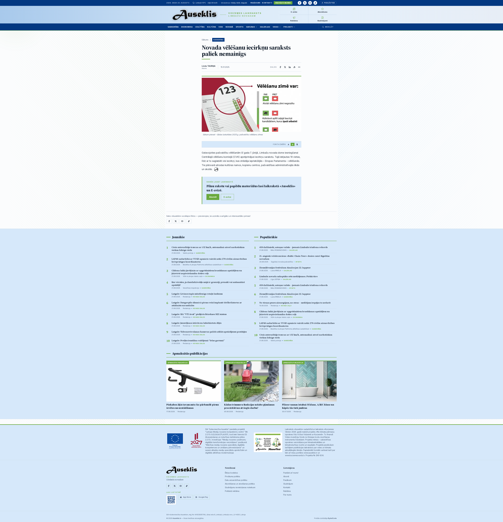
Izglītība (199, 27)
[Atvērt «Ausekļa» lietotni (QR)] (171, 500)
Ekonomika (187, 27)
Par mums (287, 495)
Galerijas (265, 27)
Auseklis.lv (177, 518)
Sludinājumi (288, 484)
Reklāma (287, 491)
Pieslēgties (329, 3)
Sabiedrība (173, 27)
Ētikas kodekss (231, 473)
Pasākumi (255, 3)
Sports (240, 27)
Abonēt (213, 197)
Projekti (288, 27)
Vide (220, 27)
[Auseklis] (195, 14)
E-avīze (227, 197)
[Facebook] (299, 3)
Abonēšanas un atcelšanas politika (240, 484)
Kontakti (267, 3)
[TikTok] (315, 3)
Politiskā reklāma (232, 491)
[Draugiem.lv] (294, 67)
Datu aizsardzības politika (236, 480)
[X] (305, 3)
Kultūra (211, 27)
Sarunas (250, 27)
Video (276, 27)
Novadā (229, 27)
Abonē (286, 476)
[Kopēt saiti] (299, 67)
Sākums (205, 40)
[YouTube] (310, 3)
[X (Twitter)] (285, 67)
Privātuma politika (232, 476)
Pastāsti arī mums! (290, 473)
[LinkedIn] (290, 67)
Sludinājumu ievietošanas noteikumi (240, 487)
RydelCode (332, 518)
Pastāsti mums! (283, 3)
